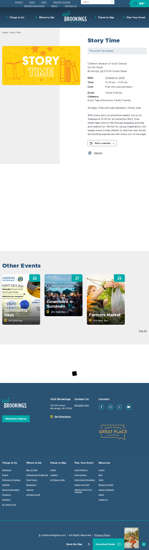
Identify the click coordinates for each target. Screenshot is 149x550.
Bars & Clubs (31, 470)
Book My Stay (74, 544)
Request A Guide (61, 2)
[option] (41, 65)
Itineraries (6, 495)
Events (19, 2)
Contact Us (71, 6)
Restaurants (31, 485)
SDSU (43, 2)
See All (143, 331)
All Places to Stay (57, 480)
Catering (30, 490)
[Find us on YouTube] (128, 409)
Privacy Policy (102, 535)
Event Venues (80, 475)
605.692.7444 (81, 406)
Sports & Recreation (10, 490)
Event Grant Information (84, 480)
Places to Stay (106, 17)
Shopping (6, 500)
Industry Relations (34, 6)
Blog (32, 2)
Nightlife (6, 485)
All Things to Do (9, 505)
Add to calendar (103, 143)
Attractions (106, 100)
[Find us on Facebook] (101, 409)
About (54, 6)
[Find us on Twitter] (119, 409)
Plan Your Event (135, 17)
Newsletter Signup (15, 419)
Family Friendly (113, 93)
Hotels (53, 470)
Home (5, 33)
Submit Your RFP (81, 485)
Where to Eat (46, 17)
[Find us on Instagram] (110, 409)
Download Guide (106, 544)
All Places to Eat (33, 495)
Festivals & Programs (11, 480)
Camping (54, 475)
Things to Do (16, 17)
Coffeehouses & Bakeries (37, 475)
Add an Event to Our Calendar (83, 491)
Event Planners (81, 470)
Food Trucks (31, 480)
